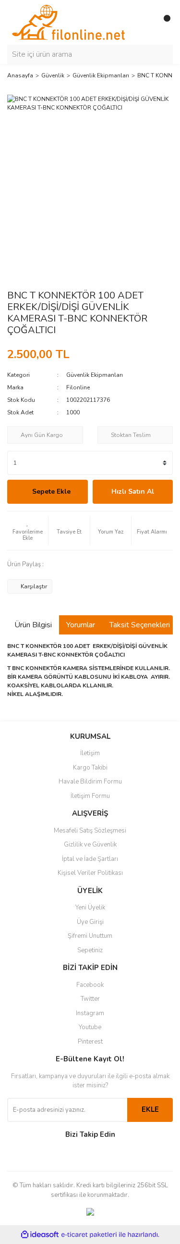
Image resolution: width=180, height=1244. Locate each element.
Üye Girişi (90, 922)
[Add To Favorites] (27, 530)
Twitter (90, 999)
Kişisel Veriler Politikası (90, 873)
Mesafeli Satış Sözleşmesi (90, 830)
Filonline (78, 387)
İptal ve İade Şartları (90, 859)
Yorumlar (80, 625)
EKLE (150, 1109)
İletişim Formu (90, 796)
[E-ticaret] (89, 1235)
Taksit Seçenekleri (139, 625)
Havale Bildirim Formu (90, 781)
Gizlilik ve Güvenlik (90, 844)
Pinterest (90, 1041)
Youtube (90, 1027)
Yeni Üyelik (90, 907)
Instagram (90, 1013)
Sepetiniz (90, 950)
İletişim (90, 753)
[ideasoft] (40, 1235)
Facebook (90, 985)
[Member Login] (144, 22)
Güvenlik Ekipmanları (94, 375)
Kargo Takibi (90, 767)
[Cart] (163, 22)
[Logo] (68, 21)
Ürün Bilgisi (33, 625)
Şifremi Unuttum (90, 936)
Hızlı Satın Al (132, 491)
